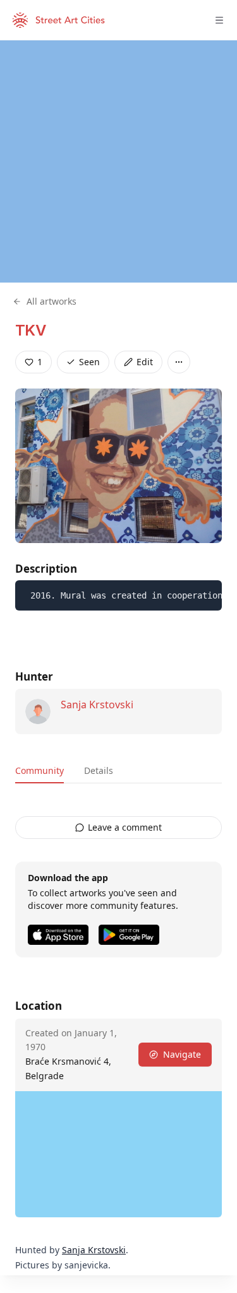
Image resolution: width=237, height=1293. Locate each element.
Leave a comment (125, 827)
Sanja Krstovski (97, 704)
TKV (30, 330)
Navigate (182, 1054)
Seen (89, 362)
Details (98, 770)
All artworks (51, 301)
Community (39, 770)
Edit (145, 362)
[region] (118, 161)
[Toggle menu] (219, 20)
